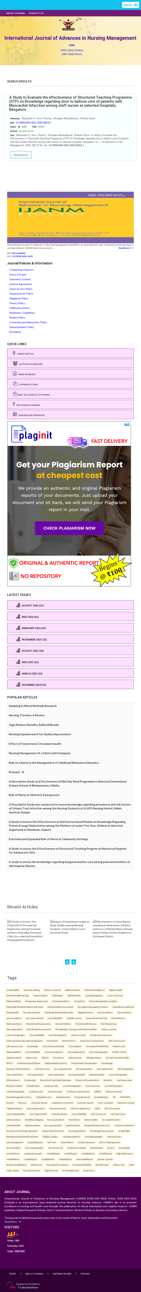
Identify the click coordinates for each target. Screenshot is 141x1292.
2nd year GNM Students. (18, 1069)
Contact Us (35, 13)
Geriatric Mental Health (117, 1057)
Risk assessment (114, 1091)
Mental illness (118, 1018)
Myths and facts (14, 1023)
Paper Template (26, 374)
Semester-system (125, 1102)
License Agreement (20, 284)
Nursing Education (36, 1108)
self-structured (98, 1114)
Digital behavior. (85, 1012)
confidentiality (13, 1125)
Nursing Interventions (57, 1164)
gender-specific (105, 1159)
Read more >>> (126, 248)
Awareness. (89, 1170)
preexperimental (77, 1074)
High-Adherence (124, 1153)
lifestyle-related (14, 1085)
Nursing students (31, 1012)
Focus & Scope (17, 274)
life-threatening (108, 1023)
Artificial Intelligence (94, 990)
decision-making (32, 990)
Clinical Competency (80, 1108)
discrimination (124, 1012)
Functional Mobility (82, 1164)
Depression (31, 1057)
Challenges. (57, 995)
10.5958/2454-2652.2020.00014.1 (33, 122)
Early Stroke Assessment (39, 1029)
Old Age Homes (93, 1057)
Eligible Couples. (50, 1136)
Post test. (22, 1102)
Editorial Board (62, 1273)
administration (73, 1125)
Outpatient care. (44, 1097)
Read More (20, 154)
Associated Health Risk (97, 1046)
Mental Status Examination (84, 1063)
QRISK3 (97, 1091)
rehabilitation (53, 1153)
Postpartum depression (36, 1001)
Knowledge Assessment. (102, 1131)
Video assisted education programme (24, 1040)
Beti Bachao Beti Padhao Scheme (22, 1136)
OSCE (97, 1108)
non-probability (55, 1018)
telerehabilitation (84, 1159)
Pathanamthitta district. (56, 1063)
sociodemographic (94, 995)
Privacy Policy (17, 303)
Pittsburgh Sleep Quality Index (59, 1012)
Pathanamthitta (13, 1001)
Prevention (52, 1040)
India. (131, 1164)
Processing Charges (27, 405)
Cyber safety (12, 1170)
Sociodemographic (58, 1035)
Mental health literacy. (86, 1023)
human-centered (52, 990)
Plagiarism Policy (18, 298)
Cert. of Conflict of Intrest (33, 394)
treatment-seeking (76, 1147)
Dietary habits (91, 1119)
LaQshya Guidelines (124, 1125)
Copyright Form (27, 384)
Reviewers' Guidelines (22, 312)
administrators (13, 1119)
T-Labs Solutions (28, 1287)
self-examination (84, 1069)
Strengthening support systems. (93, 1007)
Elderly (45, 1057)
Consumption (75, 1046)
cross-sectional (115, 995)
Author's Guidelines (30, 364)
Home (12, 1273)
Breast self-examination (87, 1080)
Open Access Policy (20, 288)
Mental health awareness (38, 1023)
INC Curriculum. (112, 1108)
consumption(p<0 (76, 1052)
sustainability (12, 990)
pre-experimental (34, 1018)
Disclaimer (15, 331)
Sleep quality (12, 1012)
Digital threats (51, 1170)
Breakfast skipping (34, 1119)
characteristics (92, 1085)
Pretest (10, 1102)
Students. (108, 1080)
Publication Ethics (19, 307)
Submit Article (24, 353)
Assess (111, 1147)
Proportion (79, 1001)
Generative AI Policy (21, 293)
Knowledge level (71, 1170)
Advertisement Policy (21, 327)
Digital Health (115, 990)
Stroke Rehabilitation (16, 1164)
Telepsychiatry (40, 995)
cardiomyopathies (71, 1136)
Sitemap (85, 1273)
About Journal (15, 13)
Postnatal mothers (61, 1001)
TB (114, 1097)
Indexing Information (31, 415)
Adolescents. (119, 1046)
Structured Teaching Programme (55, 1080)
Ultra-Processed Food (53, 1046)
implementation (72, 990)
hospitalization (101, 1097)
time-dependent (14, 1029)
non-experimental (38, 1114)
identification (74, 995)
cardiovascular (51, 1085)
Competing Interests (21, 269)
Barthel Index (102, 1164)
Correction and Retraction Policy (28, 322)
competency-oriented (62, 1102)
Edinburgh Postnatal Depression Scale (24, 1007)
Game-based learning (96, 1018)
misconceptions (105, 1012)
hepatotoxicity (63, 1097)
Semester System (57, 1108)
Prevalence (58, 1057)
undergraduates (59, 1114)
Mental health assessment (60, 1007)
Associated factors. (111, 1119)
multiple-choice (74, 1018)
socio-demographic (15, 1035)
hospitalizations (35, 1142)
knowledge (124, 1147)
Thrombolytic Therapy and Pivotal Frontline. (76, 1029)
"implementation (14, 1108)
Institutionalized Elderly (28, 1063)
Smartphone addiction (123, 1007)
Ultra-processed (117, 1040)
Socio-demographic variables (103, 1001)
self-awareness (42, 1069)
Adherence (36, 1164)
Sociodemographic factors (19, 1097)
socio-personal (117, 1114)
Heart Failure (67, 1142)
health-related (119, 1052)
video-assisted (109, 1029)
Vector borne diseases (101, 1035)
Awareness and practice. (92, 1040)
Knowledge (32, 1046)
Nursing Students (77, 1131)
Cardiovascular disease (78, 1091)
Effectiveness (69, 1040)
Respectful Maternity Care (97, 1125)
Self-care (51, 1142)
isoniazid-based (82, 1097)
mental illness (13, 1153)
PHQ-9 (9, 1063)
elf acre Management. (109, 1142)
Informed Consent (20, 279)
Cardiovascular (124, 1080)
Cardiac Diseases (86, 1142)
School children (63, 1023)
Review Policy (17, 317)
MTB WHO (125, 1097)
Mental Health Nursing (17, 995)
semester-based (39, 1102)
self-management (14, 1142)
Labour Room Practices (53, 1131)
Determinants (75, 1057)
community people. (33, 1153)
